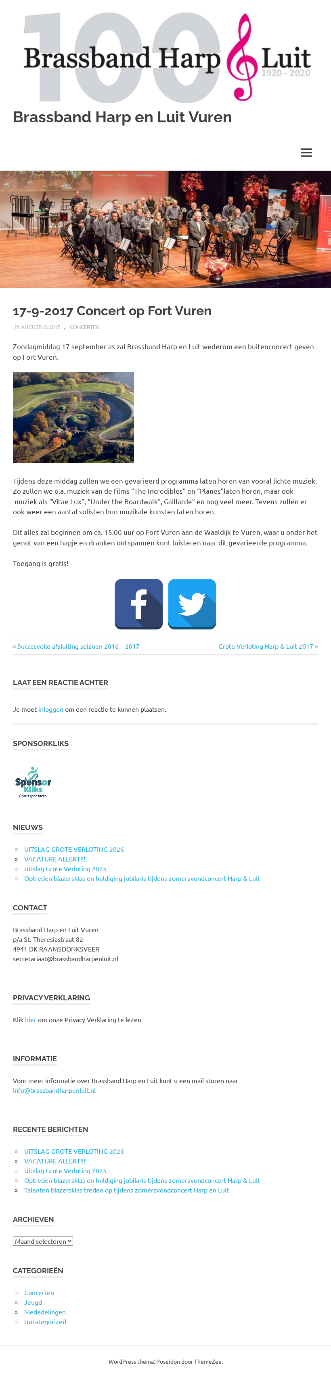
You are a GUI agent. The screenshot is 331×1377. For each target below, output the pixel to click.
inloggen (50, 709)
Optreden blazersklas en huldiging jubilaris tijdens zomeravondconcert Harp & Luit (142, 878)
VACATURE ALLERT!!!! (55, 859)
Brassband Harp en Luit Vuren (122, 117)
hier (30, 1019)
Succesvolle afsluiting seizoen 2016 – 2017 (78, 646)
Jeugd (33, 1302)
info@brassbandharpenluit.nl (54, 1090)
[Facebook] (139, 604)
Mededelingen (45, 1312)
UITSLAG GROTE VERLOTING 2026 (74, 849)
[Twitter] (192, 604)
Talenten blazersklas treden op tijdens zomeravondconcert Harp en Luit (126, 1190)
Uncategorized (45, 1321)
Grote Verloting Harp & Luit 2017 (265, 646)
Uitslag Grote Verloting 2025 (65, 868)
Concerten (84, 326)
